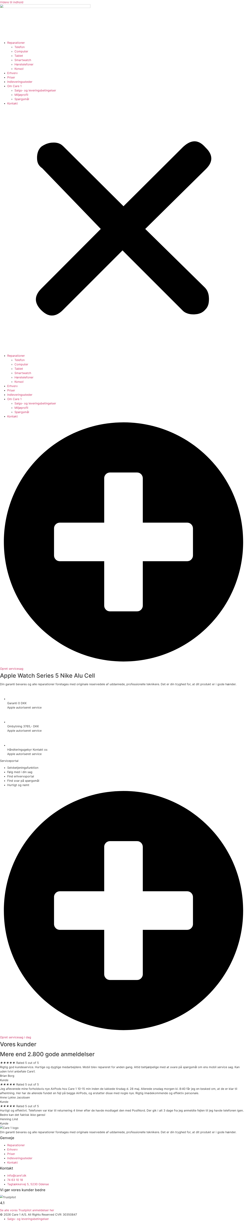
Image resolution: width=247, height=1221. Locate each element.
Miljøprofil (21, 94)
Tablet (18, 55)
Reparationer (16, 42)
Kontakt (12, 103)
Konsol (19, 68)
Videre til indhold (11, 2)
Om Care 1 (14, 86)
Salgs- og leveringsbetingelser (35, 90)
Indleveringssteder (19, 81)
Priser (11, 77)
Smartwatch (22, 60)
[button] (123, 229)
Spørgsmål (21, 99)
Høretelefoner (23, 64)
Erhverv (12, 73)
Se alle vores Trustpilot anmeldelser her (27, 1210)
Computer (21, 51)
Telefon (19, 47)
